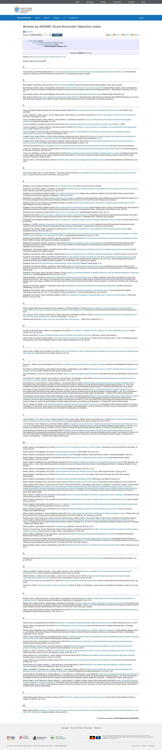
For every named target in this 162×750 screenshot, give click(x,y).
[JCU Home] (23, 9)
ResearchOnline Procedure (81, 728)
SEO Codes (33, 41)
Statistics (97, 728)
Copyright (65, 728)
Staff (77, 2)
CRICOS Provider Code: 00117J (43, 746)
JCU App (89, 2)
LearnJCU (117, 2)
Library (103, 2)
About (37, 18)
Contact (131, 2)
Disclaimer (152, 746)
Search (46, 18)
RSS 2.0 (127, 35)
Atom (110, 35)
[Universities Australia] (39, 738)
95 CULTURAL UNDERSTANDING (46, 43)
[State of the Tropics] (58, 738)
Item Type (88, 53)
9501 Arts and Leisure (46, 44)
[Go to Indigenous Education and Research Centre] (92, 737)
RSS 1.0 (118, 35)
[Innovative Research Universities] (24, 738)
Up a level (28, 32)
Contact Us (73, 18)
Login (141, 18)
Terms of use (136, 746)
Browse (56, 18)
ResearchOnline (24, 18)
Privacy (144, 746)
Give (143, 2)
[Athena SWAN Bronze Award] (11, 738)
